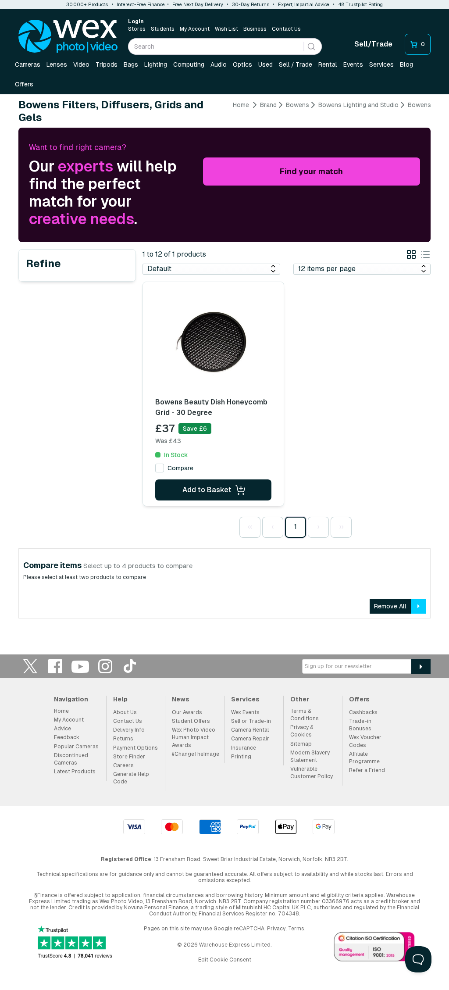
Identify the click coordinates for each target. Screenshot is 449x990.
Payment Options (135, 748)
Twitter (30, 666)
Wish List (226, 29)
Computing (188, 64)
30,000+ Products (87, 4)
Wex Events (245, 712)
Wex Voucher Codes (365, 741)
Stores (137, 29)
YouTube (80, 666)
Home (241, 104)
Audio (218, 64)
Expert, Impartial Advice (303, 4)
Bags (131, 64)
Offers (24, 84)
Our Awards (187, 712)
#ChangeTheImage (195, 754)
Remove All (390, 606)
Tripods (107, 64)
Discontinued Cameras (71, 759)
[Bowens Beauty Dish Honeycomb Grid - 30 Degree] (213, 343)
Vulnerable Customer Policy (311, 772)
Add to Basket (207, 490)
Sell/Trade (373, 44)
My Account (195, 29)
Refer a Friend (367, 770)
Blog (406, 64)
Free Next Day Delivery (197, 4)
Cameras (27, 64)
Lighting (155, 64)
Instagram (105, 666)
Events (353, 64)
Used (265, 64)
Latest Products (75, 771)
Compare (180, 468)
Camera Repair (250, 739)
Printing (241, 757)
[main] (224, 363)
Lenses (56, 64)
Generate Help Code (131, 778)
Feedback (66, 737)
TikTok (130, 666)
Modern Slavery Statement (310, 756)
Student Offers (191, 721)
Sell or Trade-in (251, 721)
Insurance (243, 748)
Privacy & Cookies (301, 731)
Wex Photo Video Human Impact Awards (193, 737)
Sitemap (301, 744)
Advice (62, 729)
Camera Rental (250, 730)
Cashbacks (363, 712)
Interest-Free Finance (141, 4)
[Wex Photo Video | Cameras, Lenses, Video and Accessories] (68, 36)
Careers (123, 765)
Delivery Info (129, 730)
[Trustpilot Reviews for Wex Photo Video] (75, 943)
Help (120, 699)
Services (381, 64)
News (180, 699)
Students (163, 29)
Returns (123, 739)
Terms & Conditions (304, 715)
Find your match (311, 171)
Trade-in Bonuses (360, 725)
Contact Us (286, 29)
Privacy (276, 929)
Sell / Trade (295, 64)
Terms (296, 929)
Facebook (55, 666)
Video (81, 64)
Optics (242, 64)
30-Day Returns (250, 4)
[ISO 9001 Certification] (374, 948)
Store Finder (129, 757)
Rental (327, 64)
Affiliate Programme (364, 758)
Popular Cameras (76, 746)
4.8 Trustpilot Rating (360, 4)
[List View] (425, 256)
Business (255, 29)
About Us (125, 712)
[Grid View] (411, 256)
